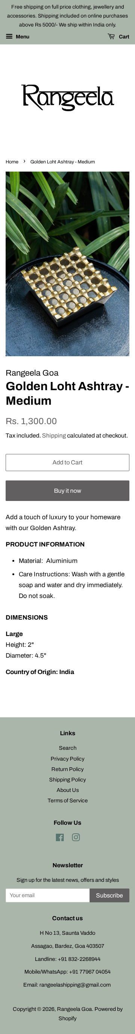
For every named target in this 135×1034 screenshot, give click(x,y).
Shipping (54, 435)
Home (12, 161)
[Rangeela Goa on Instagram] (76, 839)
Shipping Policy (67, 780)
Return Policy (67, 769)
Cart (123, 37)
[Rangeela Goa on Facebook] (60, 839)
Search (67, 748)
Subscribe (109, 895)
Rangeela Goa (74, 1009)
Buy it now (67, 491)
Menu (22, 37)
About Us (68, 790)
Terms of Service (68, 800)
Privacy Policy (67, 759)
